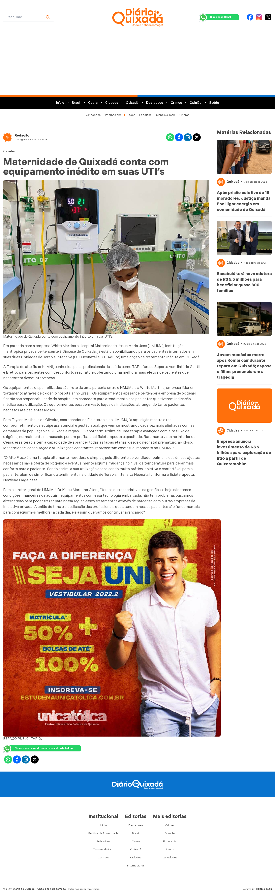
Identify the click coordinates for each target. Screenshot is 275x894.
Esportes (145, 115)
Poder (131, 115)
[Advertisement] (137, 65)
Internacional (113, 115)
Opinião (196, 103)
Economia (170, 841)
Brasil (76, 103)
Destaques (154, 103)
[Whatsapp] (170, 137)
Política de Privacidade (103, 833)
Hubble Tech (264, 889)
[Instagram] (259, 17)
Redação (21, 136)
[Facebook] (250, 17)
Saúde (214, 103)
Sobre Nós (103, 841)
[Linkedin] (188, 137)
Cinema (184, 115)
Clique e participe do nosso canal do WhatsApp (43, 748)
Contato (103, 857)
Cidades (111, 103)
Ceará (93, 103)
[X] (268, 17)
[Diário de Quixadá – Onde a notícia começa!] (137, 17)
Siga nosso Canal (220, 17)
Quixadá (132, 103)
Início (60, 103)
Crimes (176, 103)
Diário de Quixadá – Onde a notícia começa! (39, 889)
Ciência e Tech (165, 115)
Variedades (93, 115)
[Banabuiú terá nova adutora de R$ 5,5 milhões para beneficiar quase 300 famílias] (244, 238)
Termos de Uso (103, 849)
